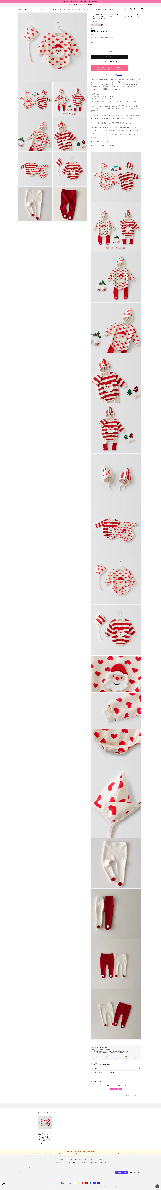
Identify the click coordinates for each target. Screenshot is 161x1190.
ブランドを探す (98, 1159)
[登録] (46, 1172)
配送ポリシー (95, 1186)
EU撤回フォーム (93, 1162)
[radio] (92, 24)
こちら (119, 75)
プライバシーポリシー (80, 1186)
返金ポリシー (70, 1186)
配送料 (96, 37)
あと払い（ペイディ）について (62, 1162)
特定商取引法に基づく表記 (105, 1186)
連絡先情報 (115, 1186)
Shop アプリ (103, 1162)
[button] (35, 9)
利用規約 (88, 1186)
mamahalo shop (51, 1186)
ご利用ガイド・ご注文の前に (65, 1159)
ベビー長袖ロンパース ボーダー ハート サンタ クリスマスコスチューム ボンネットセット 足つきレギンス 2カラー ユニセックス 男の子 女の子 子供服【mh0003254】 (44, 1136)
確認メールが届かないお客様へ (83, 1159)
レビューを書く (116, 1089)
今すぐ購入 (109, 56)
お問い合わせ (84, 1162)
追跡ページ (76, 1162)
